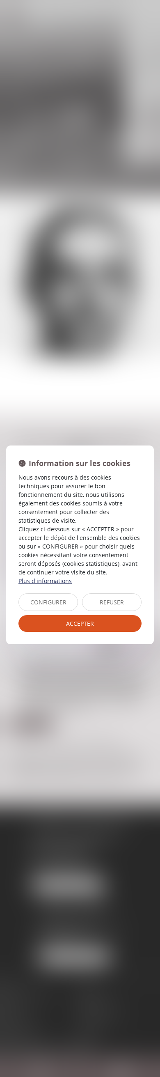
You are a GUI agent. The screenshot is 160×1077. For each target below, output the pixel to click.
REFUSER (112, 602)
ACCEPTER (80, 623)
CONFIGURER (48, 602)
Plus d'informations (45, 581)
